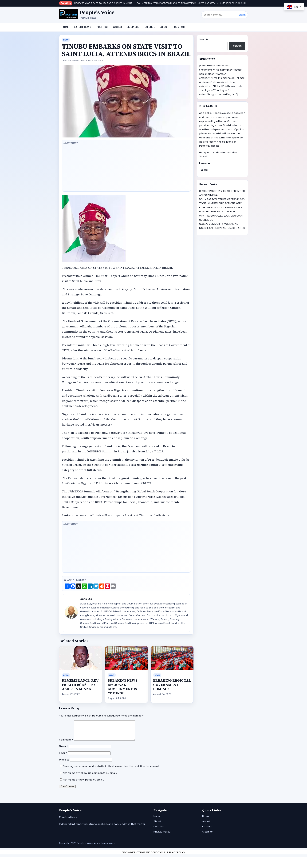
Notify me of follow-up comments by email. (90, 773)
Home (65, 26)
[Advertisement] (126, 167)
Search (242, 15)
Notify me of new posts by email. (83, 779)
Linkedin (204, 163)
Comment (66, 739)
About (164, 26)
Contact (180, 26)
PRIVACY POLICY (176, 852)
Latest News (82, 26)
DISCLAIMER (128, 852)
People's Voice (97, 12)
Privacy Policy (162, 831)
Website (64, 759)
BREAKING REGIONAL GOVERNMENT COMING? (172, 684)
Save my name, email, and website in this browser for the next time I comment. (111, 766)
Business (133, 26)
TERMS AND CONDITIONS (151, 852)
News (66, 40)
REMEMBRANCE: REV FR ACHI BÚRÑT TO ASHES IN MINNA (103, 3)
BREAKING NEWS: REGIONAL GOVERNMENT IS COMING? (123, 686)
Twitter (204, 170)
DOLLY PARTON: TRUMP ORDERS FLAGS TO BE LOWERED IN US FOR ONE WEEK (176, 3)
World (117, 26)
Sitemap (207, 831)
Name (63, 746)
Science (150, 26)
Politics (102, 26)
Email (63, 753)
